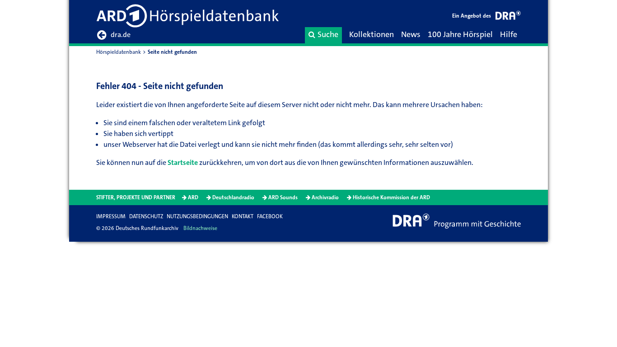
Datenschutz (146, 216)
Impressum (111, 216)
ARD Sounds (283, 197)
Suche (328, 34)
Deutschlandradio (233, 197)
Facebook (270, 216)
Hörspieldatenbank (118, 52)
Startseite (183, 162)
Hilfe (508, 34)
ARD (193, 197)
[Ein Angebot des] (508, 17)
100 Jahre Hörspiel (460, 34)
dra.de (121, 34)
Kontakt (242, 216)
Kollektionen (371, 34)
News (411, 34)
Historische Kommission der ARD (391, 197)
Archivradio (325, 197)
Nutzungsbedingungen (197, 216)
